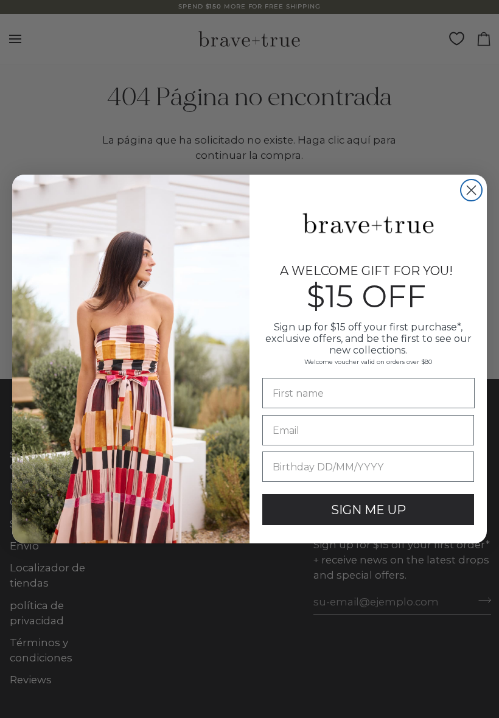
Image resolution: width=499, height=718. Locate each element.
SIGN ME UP (368, 510)
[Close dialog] (471, 190)
